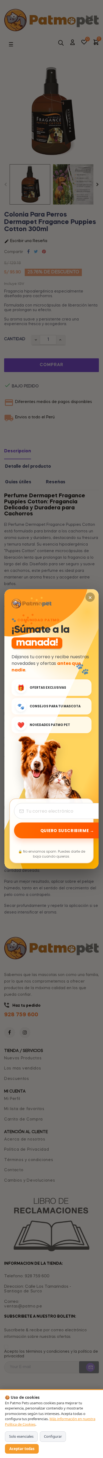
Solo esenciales (21, 1436)
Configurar (53, 1436)
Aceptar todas (21, 1448)
